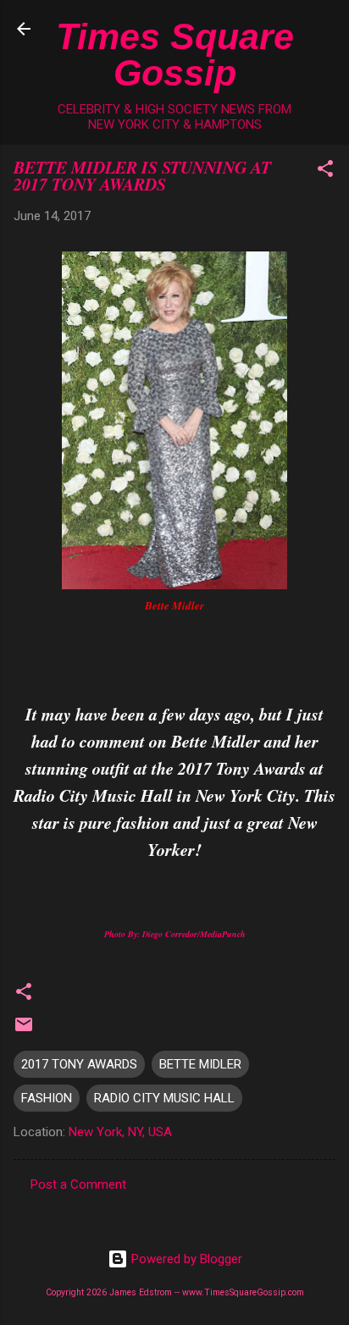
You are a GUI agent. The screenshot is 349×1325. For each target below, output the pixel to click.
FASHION (46, 1098)
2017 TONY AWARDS (79, 1064)
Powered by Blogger (185, 1259)
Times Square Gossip (175, 54)
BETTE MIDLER (200, 1064)
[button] (325, 171)
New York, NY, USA (120, 1132)
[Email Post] (24, 1030)
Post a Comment (78, 1184)
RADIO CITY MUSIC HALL (164, 1098)
